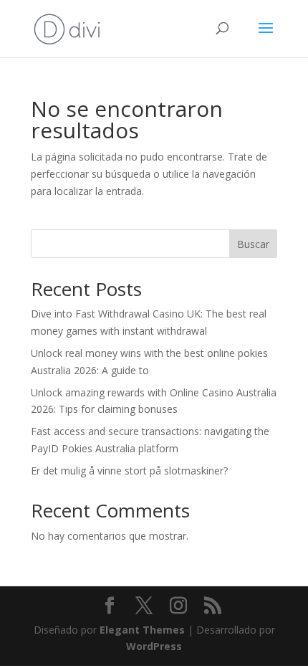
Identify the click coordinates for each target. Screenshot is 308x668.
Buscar (253, 244)
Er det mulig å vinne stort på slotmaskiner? (129, 470)
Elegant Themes (142, 629)
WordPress (154, 646)
